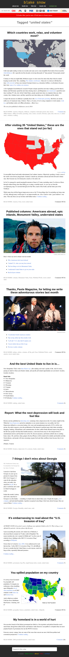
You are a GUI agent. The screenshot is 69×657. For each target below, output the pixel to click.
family (35, 449)
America (15, 112)
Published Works (38, 278)
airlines (15, 352)
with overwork (10, 83)
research (39, 113)
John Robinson (8, 73)
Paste (20, 202)
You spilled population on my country (34, 572)
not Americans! (51, 91)
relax (30, 113)
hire (32, 6)
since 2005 (21, 544)
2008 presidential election (20, 639)
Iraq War (22, 563)
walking (15, 115)
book (23, 6)
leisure (51, 112)
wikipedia (41, 610)
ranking (15, 403)
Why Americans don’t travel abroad (18, 260)
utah (33, 508)
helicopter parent (41, 112)
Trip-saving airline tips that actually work (19, 338)
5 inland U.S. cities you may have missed (19, 263)
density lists (9, 595)
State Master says (26, 368)
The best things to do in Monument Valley (20, 266)
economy (29, 449)
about (14, 6)
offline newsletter (17, 113)
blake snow (29, 654)
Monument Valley (23, 278)
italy (48, 112)
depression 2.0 (22, 449)
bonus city (15, 592)
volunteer (9, 115)
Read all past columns (14, 272)
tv (60, 113)
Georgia (15, 508)
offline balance (8, 113)
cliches (20, 352)
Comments (60, 403)
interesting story (25, 421)
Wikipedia (14, 540)
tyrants (39, 563)
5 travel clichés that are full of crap (17, 344)
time (52, 113)
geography (16, 610)
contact (51, 6)
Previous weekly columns (15, 347)
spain (49, 113)
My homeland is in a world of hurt (34, 619)
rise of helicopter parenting (42, 99)
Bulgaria (21, 112)
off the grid (31, 352)
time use (56, 113)
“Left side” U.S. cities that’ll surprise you (19, 341)
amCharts (63, 172)
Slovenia (44, 113)
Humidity (21, 508)
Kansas (22, 610)
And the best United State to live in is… (34, 363)
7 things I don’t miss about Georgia (34, 458)
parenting (25, 113)
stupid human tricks (31, 563)
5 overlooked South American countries (19, 335)
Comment (60, 112)
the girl (11, 484)
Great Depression (14, 423)
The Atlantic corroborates (33, 81)
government (16, 563)
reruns (34, 113)
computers (33, 112)
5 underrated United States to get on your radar (21, 269)
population (27, 610)
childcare (26, 112)
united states (29, 202)
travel (23, 202)
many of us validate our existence (19, 85)
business (15, 449)
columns (15, 278)
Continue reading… (42, 196)
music (41, 6)
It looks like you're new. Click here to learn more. (35, 15)
